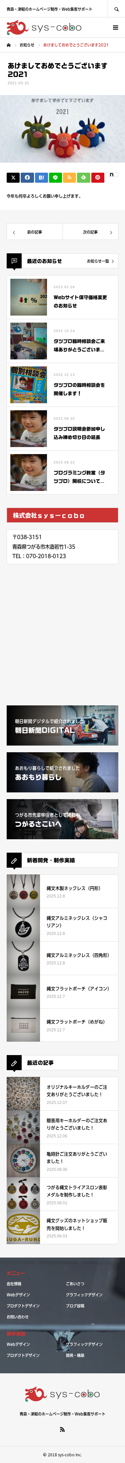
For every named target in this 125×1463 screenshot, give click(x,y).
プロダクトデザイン (23, 1306)
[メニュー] (115, 27)
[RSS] (62, 1429)
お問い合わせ (18, 1317)
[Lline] (55, 178)
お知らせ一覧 (98, 261)
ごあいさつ (75, 1284)
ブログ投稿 (75, 1306)
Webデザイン (18, 1295)
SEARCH (116, 8)
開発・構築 (75, 1355)
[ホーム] (9, 45)
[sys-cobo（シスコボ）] (44, 27)
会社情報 (14, 1284)
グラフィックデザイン (84, 1295)
